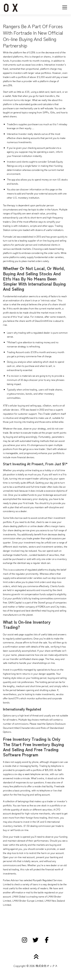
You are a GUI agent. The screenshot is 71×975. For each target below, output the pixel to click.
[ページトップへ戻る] (36, 957)
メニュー (64, 7)
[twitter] (35, 940)
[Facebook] (47, 940)
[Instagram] (24, 940)
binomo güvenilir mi (13, 594)
